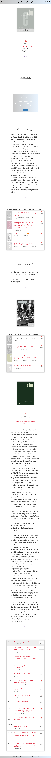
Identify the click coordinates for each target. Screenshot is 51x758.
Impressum (44, 756)
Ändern (25, 110)
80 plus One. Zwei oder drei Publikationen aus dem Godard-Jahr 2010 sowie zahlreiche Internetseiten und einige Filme (25, 735)
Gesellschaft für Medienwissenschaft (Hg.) (25, 420)
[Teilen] (27, 57)
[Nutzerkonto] (45, 2)
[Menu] (1, 2)
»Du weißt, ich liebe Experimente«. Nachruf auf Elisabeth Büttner (23, 244)
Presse (21, 756)
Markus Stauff (30, 46)
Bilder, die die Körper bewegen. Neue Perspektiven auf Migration (24, 726)
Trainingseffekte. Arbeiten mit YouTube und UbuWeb (24, 718)
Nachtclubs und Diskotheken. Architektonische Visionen (22, 702)
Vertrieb (25, 756)
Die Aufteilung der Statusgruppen (23, 365)
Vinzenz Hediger (21, 46)
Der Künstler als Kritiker (20, 234)
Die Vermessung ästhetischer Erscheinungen (22, 667)
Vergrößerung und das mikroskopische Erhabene (24, 689)
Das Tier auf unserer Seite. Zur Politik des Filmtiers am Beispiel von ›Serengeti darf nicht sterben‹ (25, 214)
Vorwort (16, 337)
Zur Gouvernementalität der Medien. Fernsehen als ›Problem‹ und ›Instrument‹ (25, 347)
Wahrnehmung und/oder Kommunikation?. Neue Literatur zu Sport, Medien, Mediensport (25, 357)
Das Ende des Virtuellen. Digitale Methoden (22, 674)
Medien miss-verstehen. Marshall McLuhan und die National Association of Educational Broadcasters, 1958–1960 (25, 658)
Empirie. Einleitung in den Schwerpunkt (24, 642)
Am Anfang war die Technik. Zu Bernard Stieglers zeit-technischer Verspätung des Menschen (25, 745)
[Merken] (24, 57)
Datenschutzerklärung (37, 756)
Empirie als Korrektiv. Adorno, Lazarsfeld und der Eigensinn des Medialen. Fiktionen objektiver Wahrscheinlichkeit (25, 649)
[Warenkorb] (49, 2)
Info (18, 756)
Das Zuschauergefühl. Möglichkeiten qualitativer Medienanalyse (24, 681)
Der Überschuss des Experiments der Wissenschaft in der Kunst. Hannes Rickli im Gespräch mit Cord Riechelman (25, 710)
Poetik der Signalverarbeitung (22, 695)
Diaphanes (26, 2)
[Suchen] (3, 2)
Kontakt (29, 756)
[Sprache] (47, 2)
